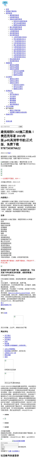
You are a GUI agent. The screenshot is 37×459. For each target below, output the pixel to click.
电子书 (9, 305)
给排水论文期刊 (19, 85)
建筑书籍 (4, 305)
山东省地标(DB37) (20, 49)
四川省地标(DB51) (20, 53)
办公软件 (13, 96)
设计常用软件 (14, 94)
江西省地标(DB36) (20, 47)
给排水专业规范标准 (20, 21)
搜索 (20, 126)
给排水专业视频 (19, 71)
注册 (9, 451)
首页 (7, 9)
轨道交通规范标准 (16, 29)
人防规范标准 (14, 31)
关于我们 (8, 335)
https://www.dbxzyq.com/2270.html (19, 293)
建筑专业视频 (14, 65)
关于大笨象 (10, 106)
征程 (6, 341)
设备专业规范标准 (16, 19)
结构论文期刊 (14, 81)
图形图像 (13, 100)
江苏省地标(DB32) (20, 43)
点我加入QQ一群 (10, 353)
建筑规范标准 (14, 15)
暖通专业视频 (18, 75)
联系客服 (8, 351)
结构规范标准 (14, 17)
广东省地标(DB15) (20, 41)
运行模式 (8, 339)
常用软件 (9, 91)
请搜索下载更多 (11, 11)
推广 (9, 153)
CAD (11, 92)
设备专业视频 (14, 69)
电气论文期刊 (18, 87)
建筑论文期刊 (14, 79)
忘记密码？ (16, 451)
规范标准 (9, 13)
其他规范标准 (14, 61)
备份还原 (13, 102)
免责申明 (8, 337)
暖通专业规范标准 (20, 25)
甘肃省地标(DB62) (20, 57)
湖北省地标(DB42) (20, 51)
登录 (5, 313)
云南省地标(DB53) (20, 55)
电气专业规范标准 (20, 23)
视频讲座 (9, 63)
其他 (6, 357)
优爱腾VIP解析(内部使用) (18, 112)
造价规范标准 (14, 33)
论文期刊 (9, 77)
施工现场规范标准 (16, 27)
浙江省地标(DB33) (20, 45)
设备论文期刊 (14, 83)
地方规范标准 (14, 35)
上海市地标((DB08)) (20, 37)
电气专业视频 (18, 73)
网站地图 (8, 355)
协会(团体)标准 (15, 59)
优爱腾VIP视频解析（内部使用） (16, 345)
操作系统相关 (14, 104)
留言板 (7, 343)
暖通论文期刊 (18, 89)
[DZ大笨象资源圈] (5, 6)
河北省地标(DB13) (20, 39)
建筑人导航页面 (15, 110)
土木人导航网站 (10, 349)
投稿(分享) (9, 114)
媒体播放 (13, 98)
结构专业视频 (14, 67)
